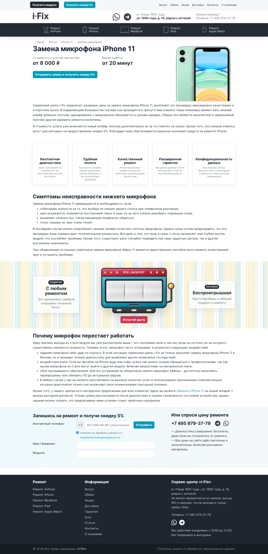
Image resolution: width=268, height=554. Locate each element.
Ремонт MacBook (45, 500)
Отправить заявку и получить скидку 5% (65, 74)
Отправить (144, 425)
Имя (44, 443)
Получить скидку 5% (79, 4)
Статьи (90, 522)
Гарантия (91, 511)
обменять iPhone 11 (190, 391)
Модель (39, 453)
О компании (229, 4)
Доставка (198, 4)
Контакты (213, 4)
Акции (185, 4)
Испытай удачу (134, 319)
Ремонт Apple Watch (47, 511)
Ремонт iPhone (43, 494)
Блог (88, 517)
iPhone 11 (67, 42)
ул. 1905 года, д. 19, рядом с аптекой (164, 18)
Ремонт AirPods (44, 489)
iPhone (53, 42)
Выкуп (163, 4)
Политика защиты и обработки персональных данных (196, 549)
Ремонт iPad (41, 506)
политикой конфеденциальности (100, 437)
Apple (40, 42)
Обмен (174, 4)
